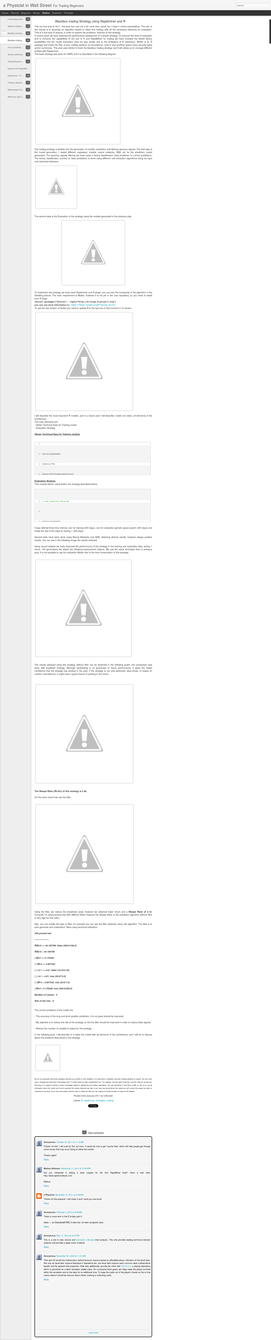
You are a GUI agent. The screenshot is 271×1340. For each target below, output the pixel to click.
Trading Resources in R (18, 61)
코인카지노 (126, 1265)
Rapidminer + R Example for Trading (23, 75)
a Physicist (48, 1194)
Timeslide (68, 12)
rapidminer (89, 1100)
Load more (93, 1332)
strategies (100, 1100)
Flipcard (15, 12)
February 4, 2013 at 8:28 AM (69, 1211)
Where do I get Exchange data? (21, 96)
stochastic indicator (85, 1239)
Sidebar (46, 12)
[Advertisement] (169, 70)
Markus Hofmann (51, 1168)
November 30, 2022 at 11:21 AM (70, 1255)
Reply (46, 1159)
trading (110, 1100)
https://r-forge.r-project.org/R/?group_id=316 (93, 304)
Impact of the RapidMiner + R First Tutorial (25, 68)
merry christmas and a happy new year (24, 47)
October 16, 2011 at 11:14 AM (69, 1141)
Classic (5, 12)
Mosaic (36, 12)
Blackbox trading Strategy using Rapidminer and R (90, 21)
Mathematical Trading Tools (19, 89)
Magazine (26, 12)
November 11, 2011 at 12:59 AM (75, 1168)
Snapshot (56, 12)
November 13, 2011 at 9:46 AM (69, 1194)
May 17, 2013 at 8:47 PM (67, 1235)
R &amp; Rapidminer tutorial (20, 82)
